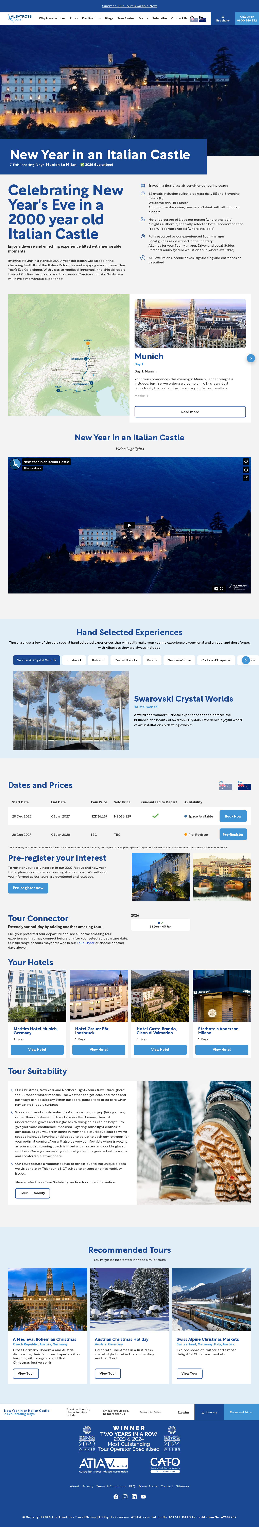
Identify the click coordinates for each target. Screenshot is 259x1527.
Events (143, 18)
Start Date (20, 802)
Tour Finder (125, 18)
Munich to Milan (43, 164)
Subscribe (159, 18)
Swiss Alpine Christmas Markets (208, 1339)
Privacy (87, 1486)
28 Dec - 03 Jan (160, 926)
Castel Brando (126, 659)
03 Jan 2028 (60, 834)
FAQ (132, 1486)
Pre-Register (233, 834)
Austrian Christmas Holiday (122, 1339)
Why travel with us (52, 18)
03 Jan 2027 (60, 816)
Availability (193, 802)
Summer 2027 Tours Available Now (129, 5)
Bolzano (98, 659)
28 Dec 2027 (21, 834)
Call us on (247, 16)
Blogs (109, 18)
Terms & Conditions (111, 1486)
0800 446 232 (247, 20)
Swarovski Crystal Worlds (36, 659)
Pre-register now (28, 887)
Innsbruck (74, 659)
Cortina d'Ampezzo (216, 659)
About (74, 1486)
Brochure (223, 20)
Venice (152, 659)
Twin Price (98, 802)
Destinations (91, 18)
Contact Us (179, 18)
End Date (58, 802)
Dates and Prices (241, 1412)
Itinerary (211, 1412)
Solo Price (122, 802)
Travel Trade (148, 1486)
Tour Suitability (32, 1192)
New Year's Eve (179, 659)
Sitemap (182, 1486)
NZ (201, 16)
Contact (167, 1486)
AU (192, 16)
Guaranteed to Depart (159, 802)
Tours (74, 18)
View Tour (26, 1373)
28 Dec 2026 (22, 816)
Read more (190, 411)
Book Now (233, 816)
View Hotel (37, 1049)
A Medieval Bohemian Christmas (44, 1339)
